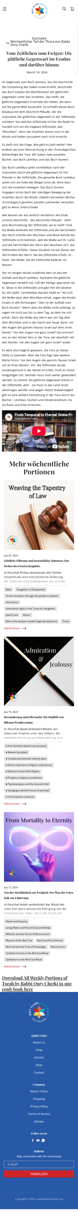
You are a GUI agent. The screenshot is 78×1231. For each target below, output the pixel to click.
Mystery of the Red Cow (19, 940)
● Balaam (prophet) (16, 752)
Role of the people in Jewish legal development (31, 621)
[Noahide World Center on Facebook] (32, 1141)
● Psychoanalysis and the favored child (27, 784)
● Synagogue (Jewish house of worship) (27, 790)
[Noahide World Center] (40, 11)
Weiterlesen (12, 628)
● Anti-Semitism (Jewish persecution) (26, 746)
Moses (26, 615)
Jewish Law (12, 615)
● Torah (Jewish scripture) (20, 796)
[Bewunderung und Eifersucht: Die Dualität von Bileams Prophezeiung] (39, 671)
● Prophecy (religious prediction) (24, 777)
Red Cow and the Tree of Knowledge (26, 946)
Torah (65, 621)
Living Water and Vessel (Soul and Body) (28, 927)
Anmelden (39, 1174)
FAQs (39, 1065)
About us (39, 1042)
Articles (39, 1057)
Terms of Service (39, 1114)
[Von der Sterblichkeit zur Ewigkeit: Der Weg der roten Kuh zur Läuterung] (39, 847)
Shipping (39, 1099)
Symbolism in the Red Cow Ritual (24, 959)
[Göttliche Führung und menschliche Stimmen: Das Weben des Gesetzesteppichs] (39, 515)
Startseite (39, 38)
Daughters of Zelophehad (31, 589)
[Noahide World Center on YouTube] (38, 1141)
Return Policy (39, 1091)
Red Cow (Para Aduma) (50, 940)
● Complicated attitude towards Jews (26, 758)
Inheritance (12, 602)
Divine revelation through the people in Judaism (32, 596)
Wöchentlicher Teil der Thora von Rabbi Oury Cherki (40, 43)
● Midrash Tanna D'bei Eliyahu (23, 771)
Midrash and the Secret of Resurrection (27, 934)
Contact (39, 1072)
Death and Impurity (16, 921)
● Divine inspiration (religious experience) (29, 765)
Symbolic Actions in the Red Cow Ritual (27, 953)
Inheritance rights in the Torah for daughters (30, 608)
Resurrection (58, 946)
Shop (39, 1050)
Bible (8, 589)
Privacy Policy (39, 1106)
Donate (39, 1121)
